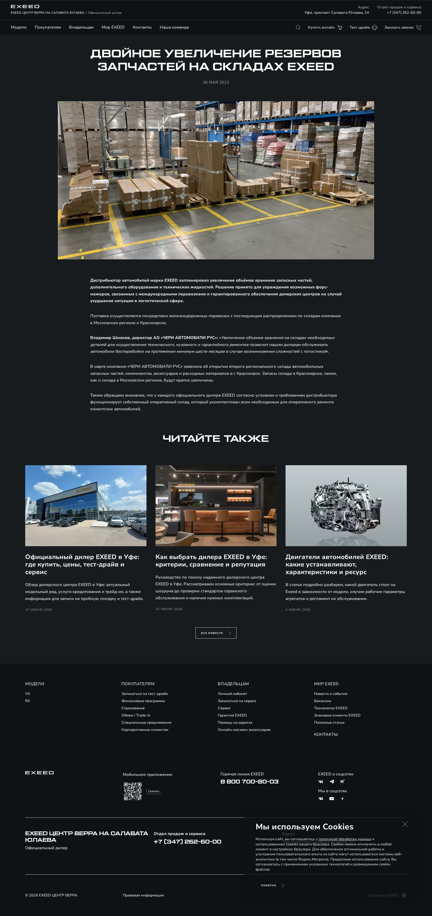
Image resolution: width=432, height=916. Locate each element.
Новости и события (330, 694)
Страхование (133, 708)
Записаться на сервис (237, 701)
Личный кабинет (232, 694)
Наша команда (174, 27)
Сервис (224, 708)
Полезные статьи (329, 722)
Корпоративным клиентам (145, 730)
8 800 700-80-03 (249, 781)
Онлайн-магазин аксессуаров (244, 730)
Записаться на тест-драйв (145, 694)
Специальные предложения (146, 722)
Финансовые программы (143, 701)
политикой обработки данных (344, 839)
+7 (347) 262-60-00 (404, 12)
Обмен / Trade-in (136, 715)
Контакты (142, 27)
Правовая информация (143, 895)
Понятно (268, 885)
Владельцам (81, 27)
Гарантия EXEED (232, 715)
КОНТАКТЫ (326, 734)
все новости (212, 633)
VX (27, 694)
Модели (19, 27)
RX (27, 701)
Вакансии (322, 701)
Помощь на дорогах (235, 722)
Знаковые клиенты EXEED (337, 715)
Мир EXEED (113, 27)
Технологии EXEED (331, 708)
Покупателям (48, 27)
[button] (405, 824)
